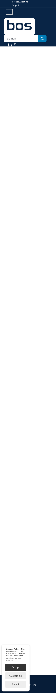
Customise (15, 676)
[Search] (42, 38)
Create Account (20, 1)
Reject (15, 684)
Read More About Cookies (13, 659)
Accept (16, 667)
